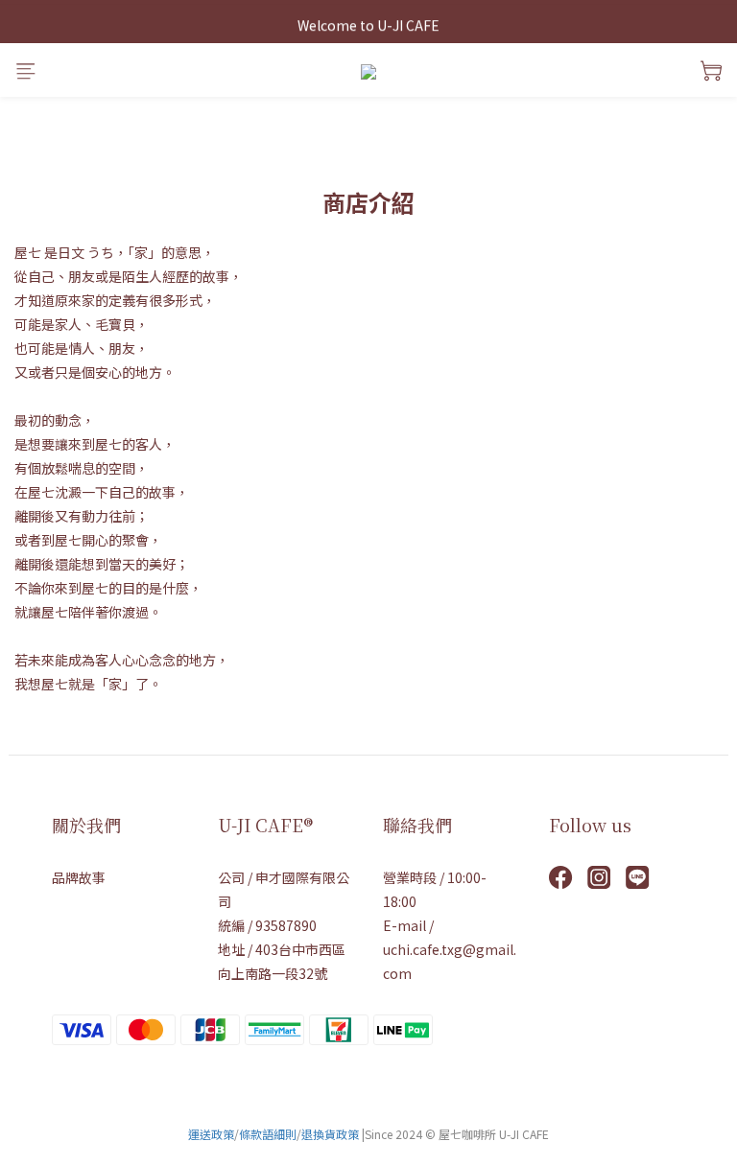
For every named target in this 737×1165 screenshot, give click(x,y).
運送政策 (211, 1134)
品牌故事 (79, 877)
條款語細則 (268, 1134)
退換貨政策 (330, 1134)
